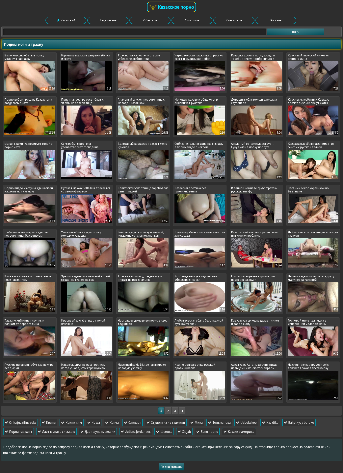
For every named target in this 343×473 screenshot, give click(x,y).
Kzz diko (272, 422)
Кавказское (234, 20)
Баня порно (209, 431)
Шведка (166, 431)
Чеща (95, 422)
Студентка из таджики (167, 422)
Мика (198, 422)
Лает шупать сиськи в (58, 431)
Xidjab (186, 431)
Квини (50, 422)
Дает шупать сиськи (99, 431)
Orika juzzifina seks (22, 422)
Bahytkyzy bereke (301, 422)
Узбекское (150, 20)
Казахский (67, 20)
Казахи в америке (240, 431)
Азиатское (192, 20)
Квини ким (73, 422)
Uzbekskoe (248, 422)
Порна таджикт (20, 431)
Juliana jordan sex (137, 431)
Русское (275, 20)
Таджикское (108, 20)
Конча (114, 422)
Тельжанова (221, 422)
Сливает (134, 422)
